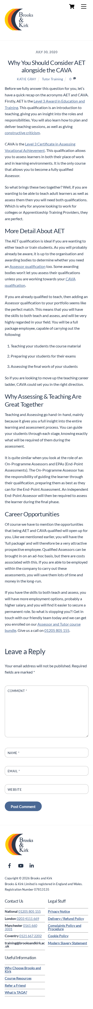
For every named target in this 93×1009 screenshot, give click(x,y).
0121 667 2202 (30, 936)
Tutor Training (52, 79)
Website (15, 789)
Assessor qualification (28, 266)
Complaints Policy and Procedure (64, 927)
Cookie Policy (58, 936)
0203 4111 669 (28, 919)
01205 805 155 (56, 630)
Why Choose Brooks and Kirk (23, 969)
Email (14, 771)
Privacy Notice (59, 911)
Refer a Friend (15, 985)
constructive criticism (22, 132)
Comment (17, 691)
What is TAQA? (16, 992)
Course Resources (18, 978)
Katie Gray (26, 79)
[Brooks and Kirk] (19, 31)
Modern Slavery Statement (67, 943)
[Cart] (72, 6)
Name (14, 753)
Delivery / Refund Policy (66, 919)
